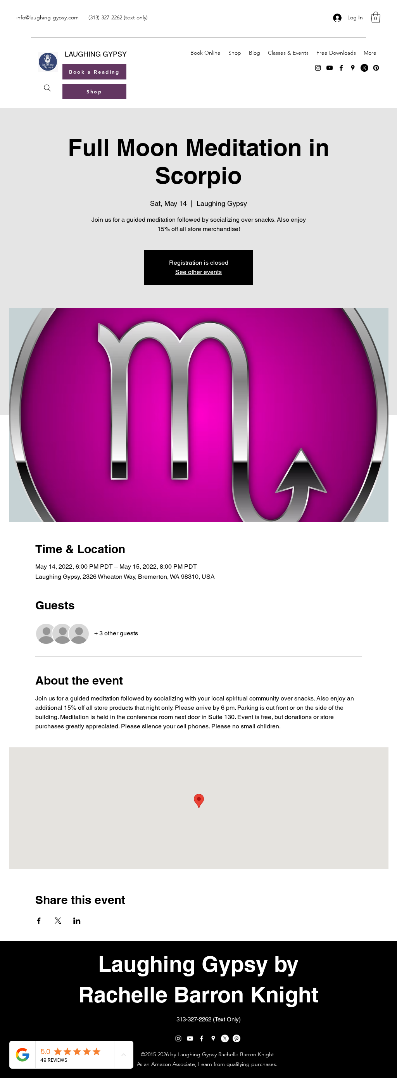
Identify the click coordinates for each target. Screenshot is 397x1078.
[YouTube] (329, 68)
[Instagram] (318, 68)
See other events (198, 272)
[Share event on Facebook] (39, 921)
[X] (364, 68)
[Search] (47, 88)
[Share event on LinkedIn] (77, 921)
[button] (375, 17)
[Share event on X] (58, 921)
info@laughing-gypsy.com (47, 17)
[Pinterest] (376, 68)
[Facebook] (341, 68)
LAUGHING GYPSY (96, 54)
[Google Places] (353, 68)
